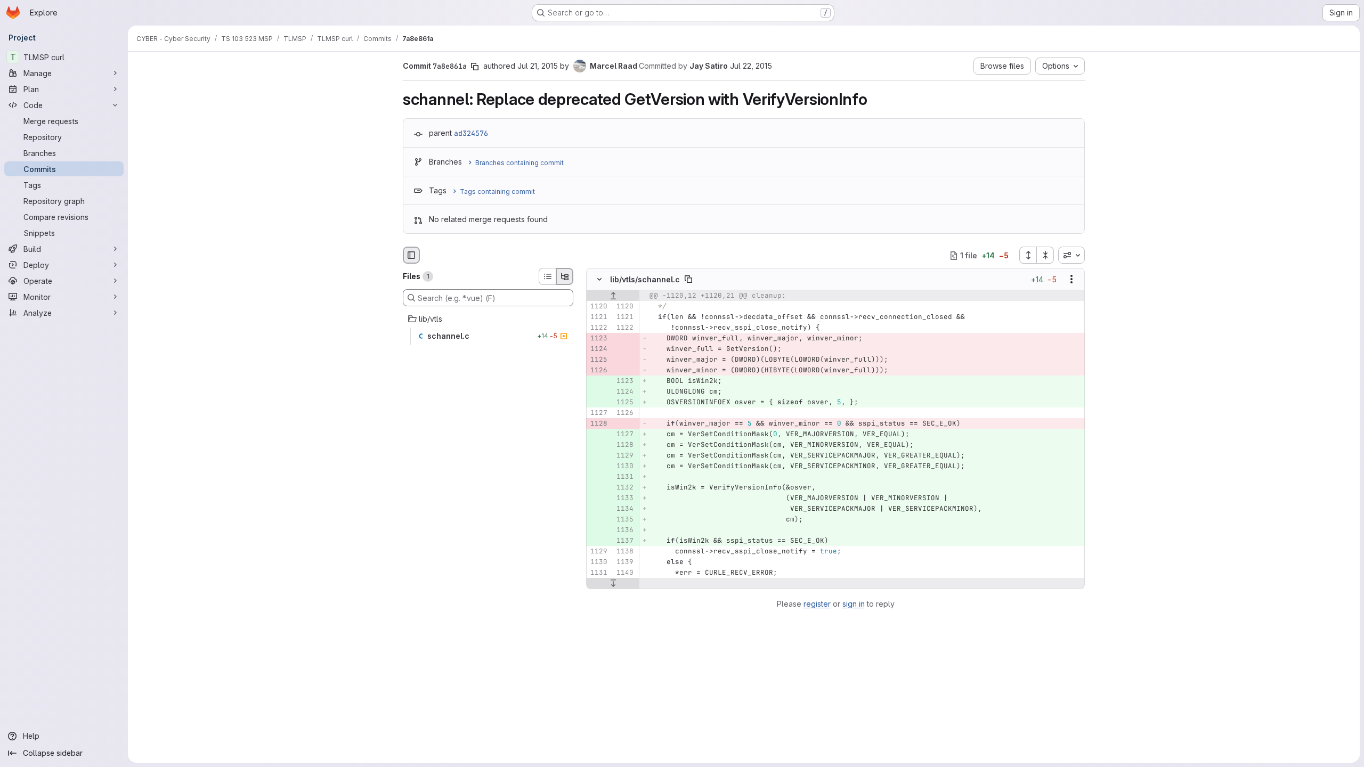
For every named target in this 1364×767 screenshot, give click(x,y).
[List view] (547, 276)
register (817, 603)
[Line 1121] (598, 317)
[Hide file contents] (599, 279)
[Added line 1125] (624, 402)
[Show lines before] (613, 296)
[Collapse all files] (1045, 255)
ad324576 (471, 133)
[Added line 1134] (624, 509)
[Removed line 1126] (598, 370)
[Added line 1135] (624, 520)
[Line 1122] (598, 328)
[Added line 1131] (624, 477)
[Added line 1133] (624, 498)
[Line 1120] (598, 306)
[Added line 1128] (624, 445)
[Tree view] (564, 276)
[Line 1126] (624, 413)
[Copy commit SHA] (474, 66)
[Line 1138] (624, 551)
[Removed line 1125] (598, 360)
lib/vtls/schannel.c (645, 279)
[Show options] (1071, 279)
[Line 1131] (598, 573)
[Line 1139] (624, 562)
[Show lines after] (613, 583)
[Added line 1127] (624, 434)
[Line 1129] (598, 551)
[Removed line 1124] (598, 349)
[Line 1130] (598, 562)
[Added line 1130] (624, 466)
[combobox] (1071, 255)
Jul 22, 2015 (751, 65)
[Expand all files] (1027, 255)
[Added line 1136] (624, 530)
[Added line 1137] (624, 541)
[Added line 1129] (624, 456)
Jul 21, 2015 (537, 65)
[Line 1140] (624, 573)
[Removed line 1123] (598, 338)
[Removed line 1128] (598, 424)
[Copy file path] (688, 279)
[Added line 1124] (624, 392)
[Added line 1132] (624, 488)
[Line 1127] (598, 413)
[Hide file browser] (411, 255)
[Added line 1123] (624, 381)
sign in (853, 603)
